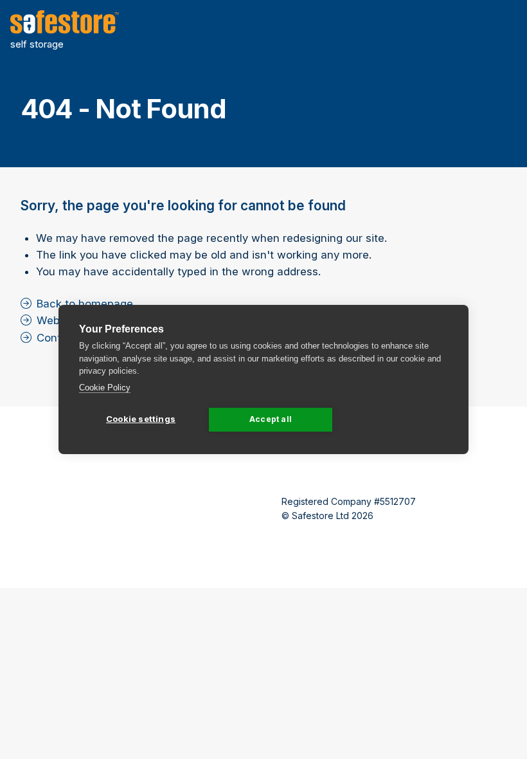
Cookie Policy (104, 387)
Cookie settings (140, 419)
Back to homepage (85, 303)
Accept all (270, 419)
